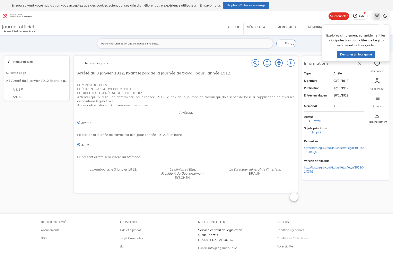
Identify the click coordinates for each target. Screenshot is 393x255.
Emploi (316, 132)
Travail (316, 121)
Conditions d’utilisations (292, 238)
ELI (122, 246)
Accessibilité (285, 246)
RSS (44, 238)
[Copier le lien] (324, 142)
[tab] (377, 66)
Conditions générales (290, 230)
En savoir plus (210, 5)
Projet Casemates (131, 238)
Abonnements (50, 230)
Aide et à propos (130, 230)
